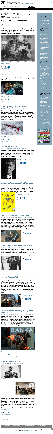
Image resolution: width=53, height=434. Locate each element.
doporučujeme (7, 68)
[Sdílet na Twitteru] (7, 67)
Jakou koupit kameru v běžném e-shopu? (16, 246)
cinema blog (31, 6)
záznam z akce (28, 356)
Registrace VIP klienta (44, 126)
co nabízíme (5, 6)
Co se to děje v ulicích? (9, 277)
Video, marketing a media (17, 314)
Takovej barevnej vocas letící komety (15, 215)
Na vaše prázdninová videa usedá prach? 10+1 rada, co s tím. (44, 74)
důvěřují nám (18, 6)
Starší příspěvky (5, 419)
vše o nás (12, 6)
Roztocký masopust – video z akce (13, 107)
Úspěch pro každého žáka (10, 362)
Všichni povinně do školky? (43, 78)
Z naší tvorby (13, 27)
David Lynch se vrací (9, 147)
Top (52, 429)
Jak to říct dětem (43, 115)
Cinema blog (6, 9)
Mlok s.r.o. (35, 429)
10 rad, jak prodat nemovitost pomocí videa (45, 71)
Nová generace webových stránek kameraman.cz (45, 98)
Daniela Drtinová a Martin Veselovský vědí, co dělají (45, 69)
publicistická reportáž (20, 356)
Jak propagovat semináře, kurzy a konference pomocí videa (45, 80)
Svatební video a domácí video (41, 425)
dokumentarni (22, 199)
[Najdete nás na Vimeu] (51, 2)
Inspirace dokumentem (16, 76)
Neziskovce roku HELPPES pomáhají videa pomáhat (17, 312)
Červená (4, 74)
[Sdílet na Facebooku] (5, 67)
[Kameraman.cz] (10, 2)
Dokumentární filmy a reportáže (28, 425)
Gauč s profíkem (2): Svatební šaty (44, 84)
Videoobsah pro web (16, 425)
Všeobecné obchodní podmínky (30, 430)
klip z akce (6, 141)
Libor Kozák (20, 27)
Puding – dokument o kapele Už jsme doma (17, 183)
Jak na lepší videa (15, 247)
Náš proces (5, 25)
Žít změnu (42, 88)
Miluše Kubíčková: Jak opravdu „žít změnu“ (44, 86)
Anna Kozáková (25, 76)
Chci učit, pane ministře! (44, 122)
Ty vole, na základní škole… (44, 120)
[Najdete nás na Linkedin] (48, 2)
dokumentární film (29, 199)
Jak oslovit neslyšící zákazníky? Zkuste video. (45, 112)
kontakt (25, 6)
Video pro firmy (7, 425)
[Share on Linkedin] (9, 67)
